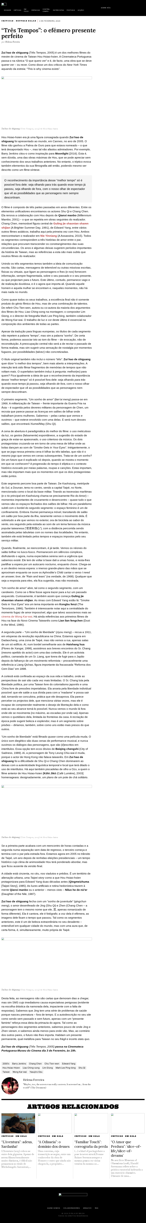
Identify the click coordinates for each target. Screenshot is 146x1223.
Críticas (7, 21)
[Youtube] (135, 7)
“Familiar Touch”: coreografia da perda (91, 1144)
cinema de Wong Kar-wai (16, 616)
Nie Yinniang (48, 235)
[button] (143, 7)
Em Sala (21, 1136)
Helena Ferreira (12, 41)
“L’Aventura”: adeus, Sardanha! (17, 1144)
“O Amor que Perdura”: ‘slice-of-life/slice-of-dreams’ (126, 1149)
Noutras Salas (26, 21)
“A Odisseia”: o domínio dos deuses (54, 1144)
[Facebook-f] (117, 7)
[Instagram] (126, 7)
